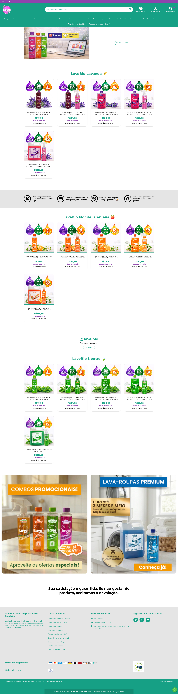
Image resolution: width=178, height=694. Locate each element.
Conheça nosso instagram (163, 19)
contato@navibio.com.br (102, 622)
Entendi (120, 691)
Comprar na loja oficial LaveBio (16, 19)
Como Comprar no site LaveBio (137, 19)
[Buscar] (130, 9)
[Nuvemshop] (166, 682)
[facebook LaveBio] (6, 1)
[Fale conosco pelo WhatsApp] (174, 689)
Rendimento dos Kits (76, 24)
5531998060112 (99, 618)
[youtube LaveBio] (9, 1)
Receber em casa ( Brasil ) (99, 24)
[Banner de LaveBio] (44, 524)
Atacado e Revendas (87, 19)
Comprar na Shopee (67, 19)
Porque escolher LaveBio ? (110, 19)
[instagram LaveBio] (3, 1)
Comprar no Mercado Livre (45, 19)
